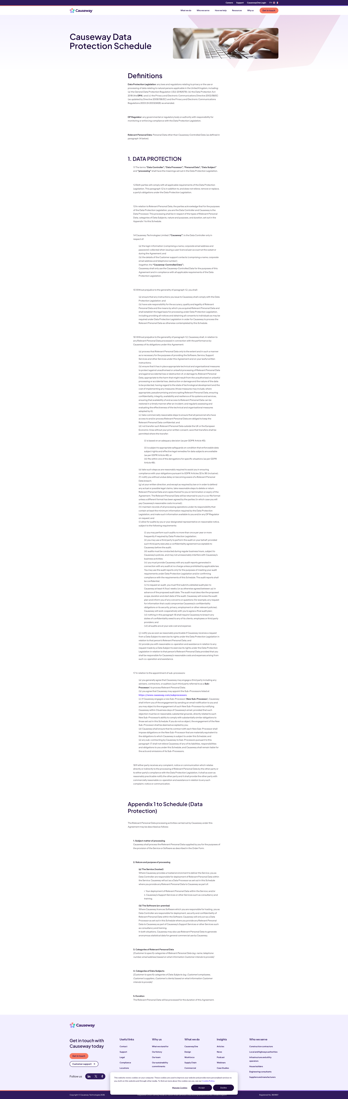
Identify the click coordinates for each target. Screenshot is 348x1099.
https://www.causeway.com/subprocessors (163, 695)
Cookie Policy (208, 1081)
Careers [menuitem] (229, 2)
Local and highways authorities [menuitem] (263, 1052)
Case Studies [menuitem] (223, 1068)
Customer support (82, 1063)
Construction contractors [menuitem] (261, 1046)
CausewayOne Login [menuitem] (256, 2)
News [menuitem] (219, 1052)
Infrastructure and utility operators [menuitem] (260, 1059)
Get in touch (268, 10)
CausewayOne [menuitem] (191, 1046)
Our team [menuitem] (156, 1057)
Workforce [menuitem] (189, 1057)
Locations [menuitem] (124, 1068)
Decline (223, 1088)
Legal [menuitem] (122, 1057)
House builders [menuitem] (256, 1066)
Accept (201, 1088)
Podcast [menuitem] (221, 1057)
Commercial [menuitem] (190, 1068)
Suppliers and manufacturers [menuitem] (262, 1077)
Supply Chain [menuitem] (190, 1062)
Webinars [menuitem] (221, 1062)
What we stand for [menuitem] (160, 1046)
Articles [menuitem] (220, 1046)
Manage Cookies (179, 1088)
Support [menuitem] (240, 2)
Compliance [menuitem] (125, 1062)
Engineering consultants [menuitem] (260, 1071)
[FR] (277, 3)
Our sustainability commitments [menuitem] (160, 1064)
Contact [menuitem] (123, 1046)
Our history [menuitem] (157, 1052)
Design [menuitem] (187, 1052)
